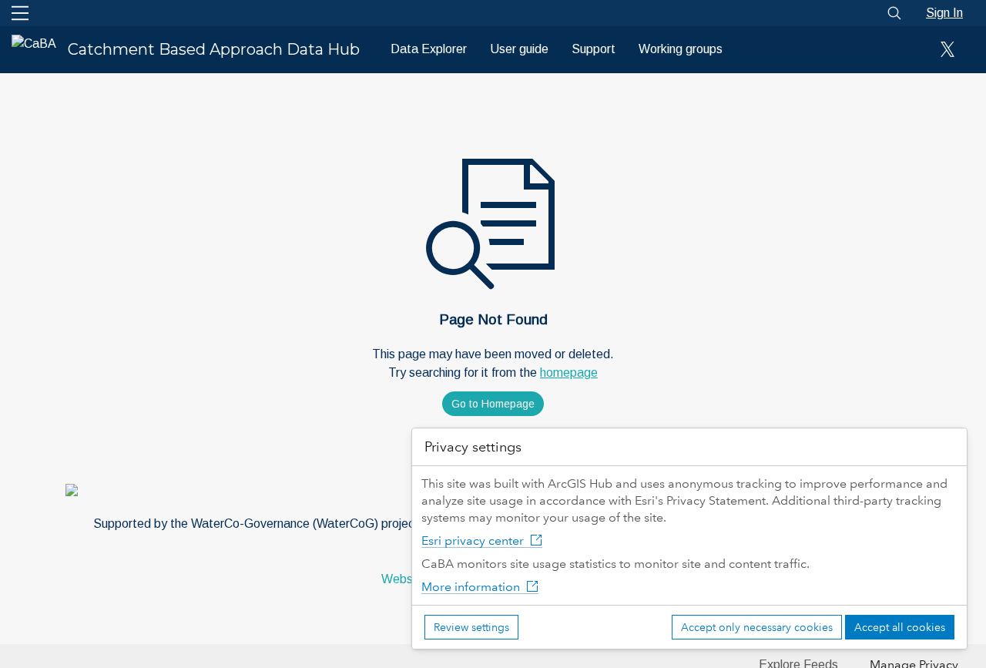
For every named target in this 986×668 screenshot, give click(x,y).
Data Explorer (429, 48)
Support (593, 48)
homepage (569, 372)
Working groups (681, 48)
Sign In (944, 12)
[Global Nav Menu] (20, 13)
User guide (519, 48)
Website (404, 579)
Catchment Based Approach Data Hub (214, 49)
